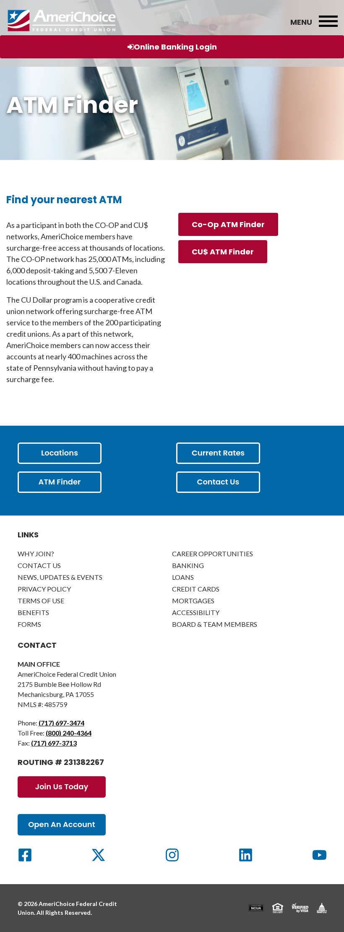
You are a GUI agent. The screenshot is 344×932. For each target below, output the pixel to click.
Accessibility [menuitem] (195, 612)
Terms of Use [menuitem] (41, 601)
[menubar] (328, 22)
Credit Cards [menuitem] (195, 589)
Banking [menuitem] (188, 565)
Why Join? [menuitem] (36, 554)
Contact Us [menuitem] (39, 565)
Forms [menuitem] (29, 624)
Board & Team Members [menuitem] (214, 624)
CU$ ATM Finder (223, 251)
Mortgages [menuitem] (193, 601)
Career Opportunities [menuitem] (212, 554)
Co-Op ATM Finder (228, 224)
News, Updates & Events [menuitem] (60, 577)
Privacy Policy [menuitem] (44, 589)
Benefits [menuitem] (33, 612)
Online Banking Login (175, 47)
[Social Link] (25, 855)
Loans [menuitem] (183, 577)
